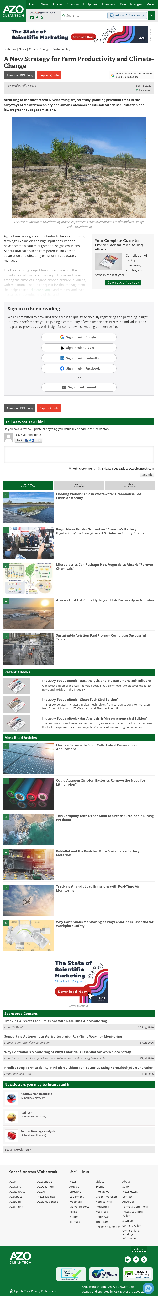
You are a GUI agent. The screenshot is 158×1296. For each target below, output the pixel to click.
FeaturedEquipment (79, 485)
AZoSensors (44, 1181)
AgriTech (26, 1112)
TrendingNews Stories (28, 485)
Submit (147, 474)
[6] (28, 935)
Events (100, 1186)
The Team (102, 1221)
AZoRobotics (17, 1191)
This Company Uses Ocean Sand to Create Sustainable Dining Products (105, 818)
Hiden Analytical (21, 1074)
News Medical (46, 1196)
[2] (28, 542)
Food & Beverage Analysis (38, 1131)
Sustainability (61, 49)
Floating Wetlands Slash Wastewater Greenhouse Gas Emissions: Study (98, 496)
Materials (102, 1211)
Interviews (102, 1191)
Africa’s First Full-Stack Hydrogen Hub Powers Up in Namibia (105, 600)
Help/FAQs (102, 1216)
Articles (74, 1186)
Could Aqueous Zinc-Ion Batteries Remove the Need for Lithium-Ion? (100, 782)
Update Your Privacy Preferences (34, 1291)
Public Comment (83, 468)
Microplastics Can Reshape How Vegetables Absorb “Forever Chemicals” (104, 566)
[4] (28, 613)
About (126, 1181)
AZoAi (41, 1191)
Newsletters (130, 1191)
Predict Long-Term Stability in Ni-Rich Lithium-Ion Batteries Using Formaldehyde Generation (78, 1067)
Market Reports (79, 1206)
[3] (28, 578)
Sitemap (127, 1220)
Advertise (128, 1201)
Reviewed (145, 90)
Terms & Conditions (135, 1206)
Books (73, 1211)
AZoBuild (15, 1201)
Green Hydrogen (106, 1196)
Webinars (75, 1201)
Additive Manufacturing (36, 1094)
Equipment (76, 1196)
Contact (127, 1196)
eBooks (73, 1216)
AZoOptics (15, 1196)
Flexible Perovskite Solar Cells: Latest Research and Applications (97, 747)
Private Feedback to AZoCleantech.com (128, 468)
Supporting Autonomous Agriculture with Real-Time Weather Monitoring (63, 1036)
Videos (100, 1181)
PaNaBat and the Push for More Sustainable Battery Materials (98, 853)
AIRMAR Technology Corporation (30, 1042)
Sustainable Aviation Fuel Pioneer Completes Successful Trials (101, 637)
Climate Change (39, 49)
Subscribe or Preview (33, 1098)
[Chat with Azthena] (148, 1288)
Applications (104, 1201)
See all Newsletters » (18, 1149)
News (22, 49)
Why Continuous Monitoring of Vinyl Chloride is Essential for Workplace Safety (105, 924)
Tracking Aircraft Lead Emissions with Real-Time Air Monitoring (98, 888)
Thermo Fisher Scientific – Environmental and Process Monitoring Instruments (58, 1058)
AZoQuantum (46, 1186)
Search (126, 1186)
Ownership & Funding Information (130, 1234)
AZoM (13, 1181)
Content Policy (131, 1225)
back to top (138, 1248)
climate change (41, 290)
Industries (102, 1206)
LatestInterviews (130, 485)
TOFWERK (17, 1027)
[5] (28, 648)
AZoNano (15, 1186)
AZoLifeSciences (47, 1201)
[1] (28, 507)
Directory (75, 1191)
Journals (74, 1221)
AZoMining (16, 1206)
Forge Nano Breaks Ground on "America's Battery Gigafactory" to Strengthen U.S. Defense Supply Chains (100, 531)
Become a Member (108, 1227)
